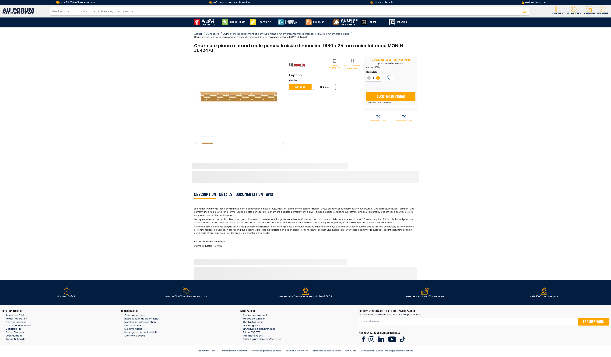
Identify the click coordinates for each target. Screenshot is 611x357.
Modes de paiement (255, 315)
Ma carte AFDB (132, 325)
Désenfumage (14, 335)
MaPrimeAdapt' (133, 328)
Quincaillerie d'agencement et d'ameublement (249, 33)
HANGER (373, 22)
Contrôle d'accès (134, 335)
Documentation (249, 194)
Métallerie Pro (14, 328)
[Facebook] (363, 339)
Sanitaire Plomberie (291, 22)
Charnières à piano (338, 33)
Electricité (264, 22)
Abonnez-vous (593, 321)
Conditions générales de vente (266, 350)
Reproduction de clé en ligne (141, 318)
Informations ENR (253, 335)
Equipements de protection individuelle (350, 22)
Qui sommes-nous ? (208, 350)
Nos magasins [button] (251, 325)
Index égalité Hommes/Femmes (262, 339)
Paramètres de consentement (326, 350)
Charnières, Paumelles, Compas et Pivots (302, 33)
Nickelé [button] (324, 87)
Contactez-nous (253, 322)
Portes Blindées (15, 332)
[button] (574, 11)
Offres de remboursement (234, 350)
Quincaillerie (237, 22)
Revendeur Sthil (15, 315)
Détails (225, 194)
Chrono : (370, 67)
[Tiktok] (402, 339)
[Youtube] (392, 339)
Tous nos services (134, 315)
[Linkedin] (381, 339)
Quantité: (372, 72)
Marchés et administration (140, 322)
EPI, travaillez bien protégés (259, 328)
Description (205, 194)
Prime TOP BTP (251, 332)
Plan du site (350, 350)
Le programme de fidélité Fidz (142, 332)
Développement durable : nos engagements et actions (386, 350)
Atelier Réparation (16, 318)
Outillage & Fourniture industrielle (209, 22)
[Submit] (524, 11)
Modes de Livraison (254, 318)
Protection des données (296, 350)
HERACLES (402, 22)
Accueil (198, 33)
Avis (269, 194)
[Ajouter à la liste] (389, 77)
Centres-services (16, 322)
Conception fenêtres (18, 325)
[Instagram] (371, 339)
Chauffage (318, 22)
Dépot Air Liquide (15, 339)
